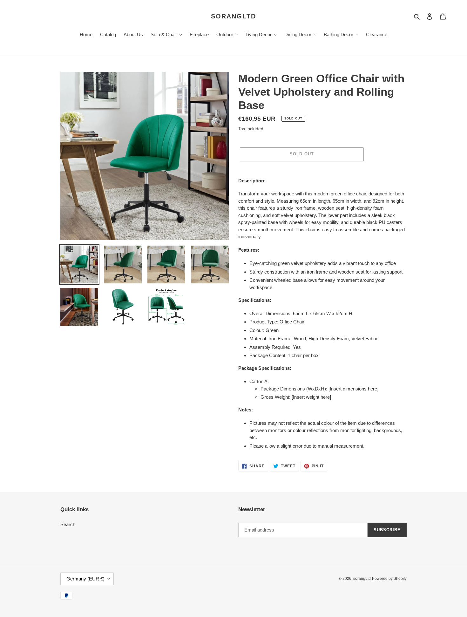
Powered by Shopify (389, 578)
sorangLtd (233, 16)
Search (67, 524)
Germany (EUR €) (85, 578)
